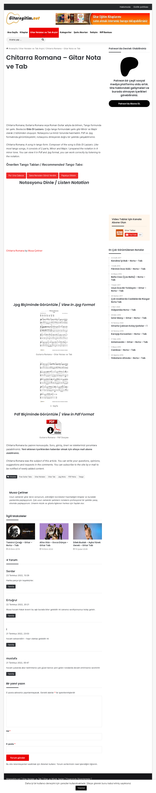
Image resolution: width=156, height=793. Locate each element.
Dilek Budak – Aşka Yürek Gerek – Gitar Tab (87, 544)
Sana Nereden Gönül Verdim (42, 175)
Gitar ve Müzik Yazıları (53, 779)
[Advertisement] (54, 97)
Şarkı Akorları (81, 32)
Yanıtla (11, 586)
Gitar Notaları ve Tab (32, 779)
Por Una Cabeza (16, 175)
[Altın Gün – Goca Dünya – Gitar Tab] (54, 531)
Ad (8, 731)
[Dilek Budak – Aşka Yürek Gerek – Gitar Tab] (87, 531)
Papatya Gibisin (68, 175)
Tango (81, 477)
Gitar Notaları (40, 477)
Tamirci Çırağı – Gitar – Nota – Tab (19, 544)
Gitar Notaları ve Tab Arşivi (44, 32)
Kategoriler (66, 32)
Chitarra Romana (15, 250)
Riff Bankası (106, 32)
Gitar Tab (51, 477)
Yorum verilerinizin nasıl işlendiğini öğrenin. (77, 764)
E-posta (10, 744)
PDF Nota (72, 477)
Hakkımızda (125, 7)
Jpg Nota (62, 477)
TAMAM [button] (81, 788)
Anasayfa (12, 48)
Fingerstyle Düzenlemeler (78, 779)
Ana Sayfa (12, 32)
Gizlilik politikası (140, 7)
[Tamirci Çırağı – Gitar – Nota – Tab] (20, 531)
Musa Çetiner (35, 250)
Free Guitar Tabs (25, 477)
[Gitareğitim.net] (23, 18)
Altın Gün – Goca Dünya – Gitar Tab (54, 544)
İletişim (94, 32)
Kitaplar (24, 32)
